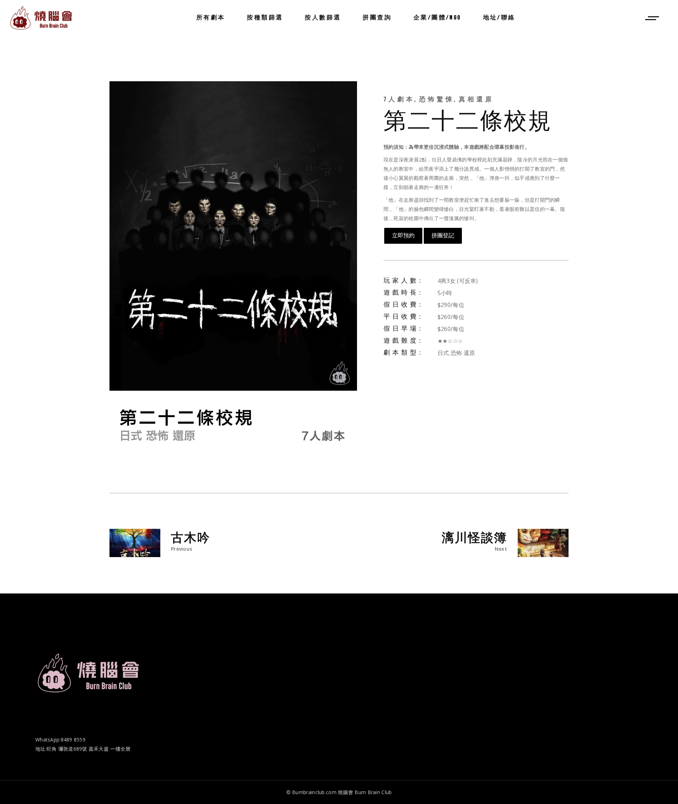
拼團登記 (443, 235)
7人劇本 (399, 99)
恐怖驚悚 (437, 99)
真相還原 (476, 99)
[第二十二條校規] (233, 269)
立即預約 (403, 235)
